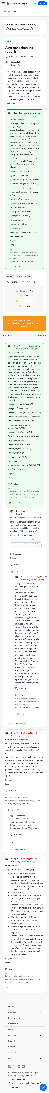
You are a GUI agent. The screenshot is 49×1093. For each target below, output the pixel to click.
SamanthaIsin (16, 62)
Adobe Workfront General (12, 12)
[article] (24, 425)
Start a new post (27, 323)
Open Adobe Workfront (21, 29)
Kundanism (20, 511)
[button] (13, 56)
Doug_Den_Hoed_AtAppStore (25, 113)
